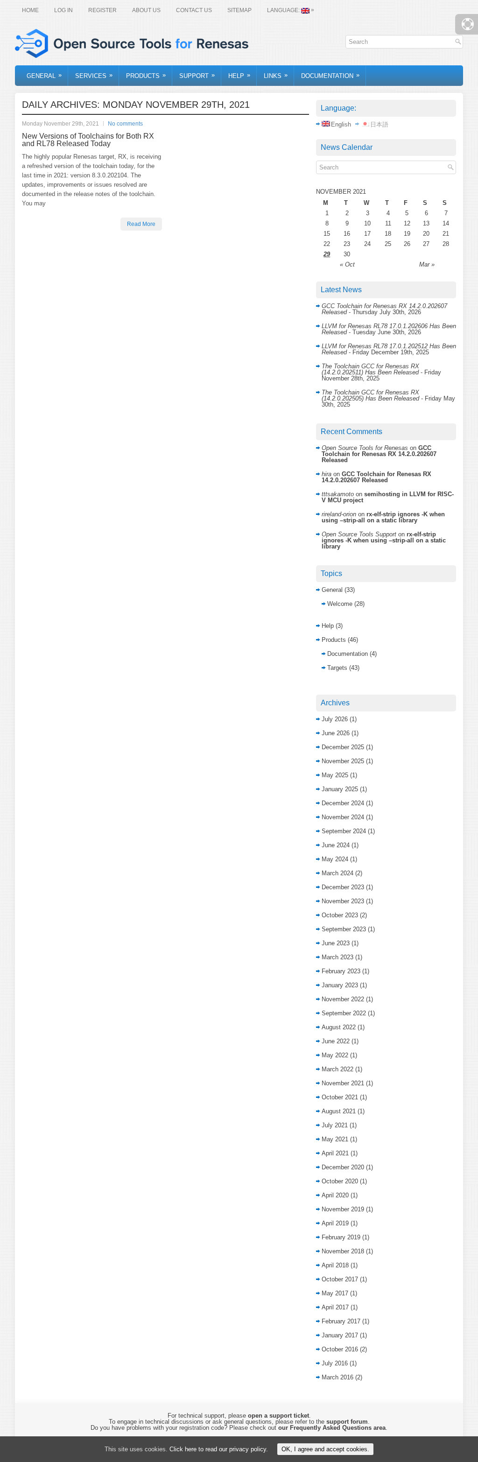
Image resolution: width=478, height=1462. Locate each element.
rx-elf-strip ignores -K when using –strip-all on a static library (383, 517)
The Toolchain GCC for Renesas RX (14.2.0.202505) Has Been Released (370, 395)
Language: (290, 10)
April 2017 (335, 1307)
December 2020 (343, 1167)
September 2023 (344, 929)
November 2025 (343, 761)
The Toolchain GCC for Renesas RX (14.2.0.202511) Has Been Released (370, 369)
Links (276, 75)
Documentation (330, 75)
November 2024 (343, 817)
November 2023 (343, 901)
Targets (337, 667)
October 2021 (340, 1097)
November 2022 (343, 999)
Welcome (339, 603)
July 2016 (335, 1363)
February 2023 (341, 971)
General (44, 75)
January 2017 (340, 1335)
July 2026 (335, 719)
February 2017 (341, 1321)
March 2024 (337, 873)
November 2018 (343, 1251)
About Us (146, 10)
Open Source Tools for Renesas (365, 447)
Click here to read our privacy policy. (218, 1449)
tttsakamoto (338, 494)
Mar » (427, 264)
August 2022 (339, 1027)
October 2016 (340, 1349)
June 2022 (336, 1041)
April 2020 (335, 1195)
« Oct (347, 264)
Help (239, 75)
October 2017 (340, 1279)
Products (146, 75)
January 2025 (340, 789)
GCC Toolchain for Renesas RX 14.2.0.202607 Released (379, 454)
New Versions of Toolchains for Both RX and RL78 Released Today (88, 140)
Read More (141, 224)
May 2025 (335, 775)
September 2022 (344, 1013)
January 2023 (340, 985)
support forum (347, 1421)
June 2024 (336, 845)
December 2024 (343, 803)
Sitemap (239, 10)
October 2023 (340, 915)
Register (102, 10)
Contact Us (194, 10)
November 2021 (343, 1083)
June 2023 (336, 943)
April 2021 (335, 1153)
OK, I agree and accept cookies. (325, 1449)
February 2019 (341, 1237)
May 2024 (335, 859)
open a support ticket (278, 1415)
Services (93, 75)
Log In (63, 10)
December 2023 (343, 887)
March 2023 (337, 957)
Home (30, 10)
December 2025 (343, 747)
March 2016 (337, 1377)
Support (197, 75)
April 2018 (335, 1265)
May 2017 (335, 1293)
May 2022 (335, 1055)
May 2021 (335, 1139)
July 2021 (335, 1125)
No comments (125, 123)
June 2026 (336, 733)
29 (326, 254)
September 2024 (344, 831)
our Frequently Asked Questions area (332, 1427)
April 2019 (335, 1223)
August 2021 (339, 1111)
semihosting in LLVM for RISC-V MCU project (388, 497)
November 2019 (343, 1209)
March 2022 (337, 1069)
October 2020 (340, 1181)
